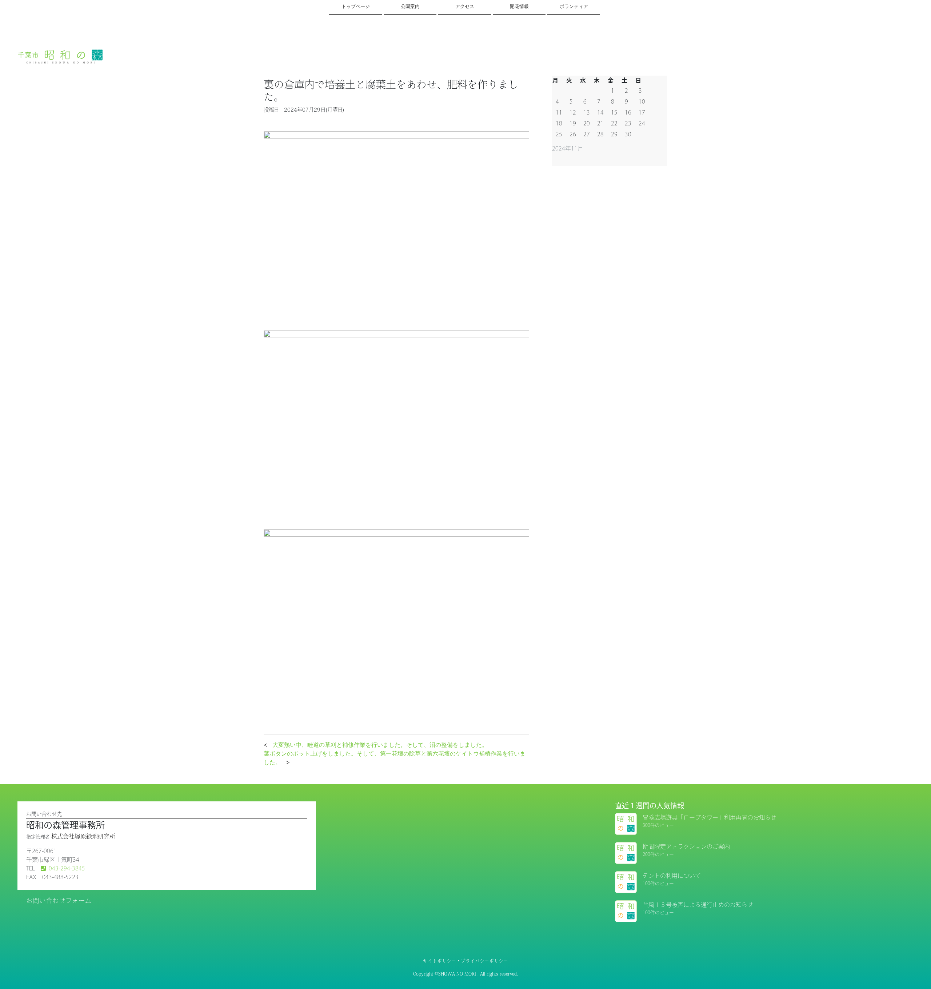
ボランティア (574, 6)
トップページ (355, 6)
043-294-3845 (67, 868)
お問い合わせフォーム (59, 900)
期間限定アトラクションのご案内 (686, 846)
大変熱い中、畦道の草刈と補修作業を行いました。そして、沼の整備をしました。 (380, 744)
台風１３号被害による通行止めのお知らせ (698, 905)
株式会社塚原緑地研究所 (83, 836)
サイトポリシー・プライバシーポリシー (465, 960)
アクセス (464, 6)
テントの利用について (672, 875)
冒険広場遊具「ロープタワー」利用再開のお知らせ (709, 817)
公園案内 (410, 6)
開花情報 (519, 6)
